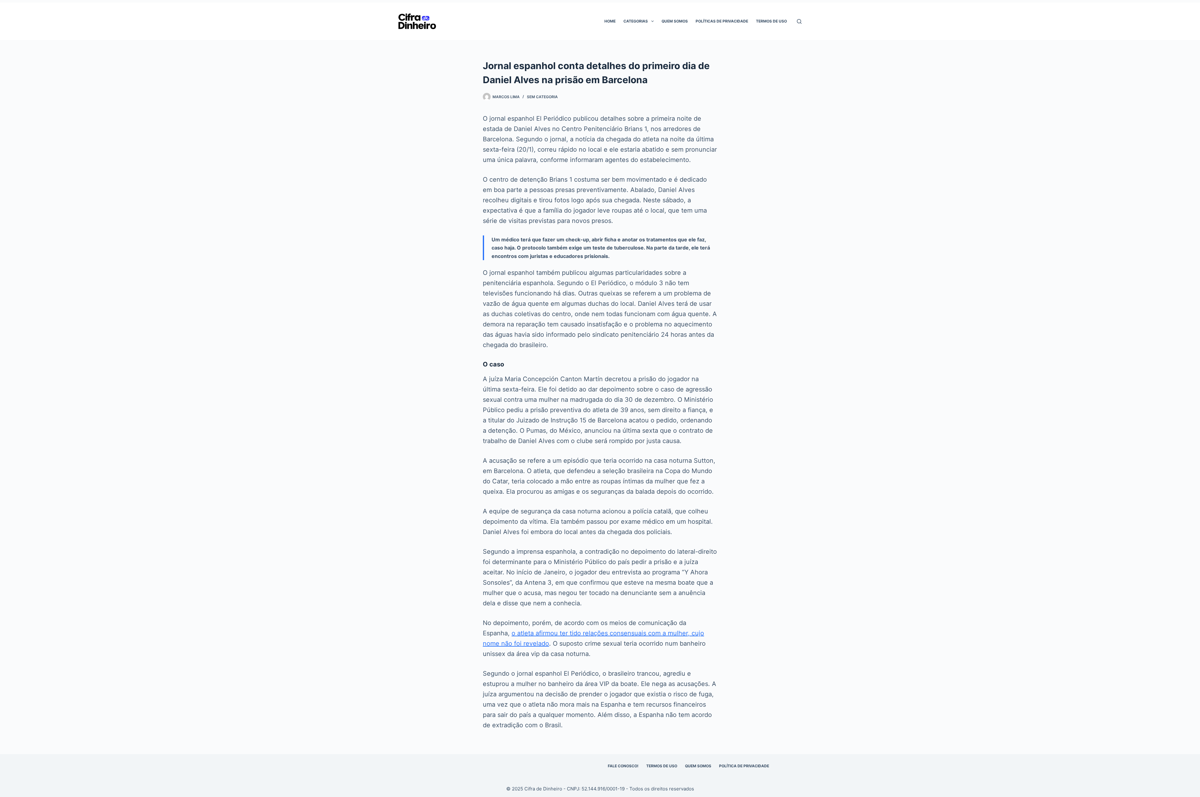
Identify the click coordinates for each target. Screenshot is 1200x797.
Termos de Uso (771, 21)
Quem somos (675, 21)
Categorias (635, 21)
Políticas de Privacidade (722, 21)
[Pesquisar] (799, 21)
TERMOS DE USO (661, 766)
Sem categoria (542, 96)
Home (610, 21)
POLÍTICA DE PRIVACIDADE (744, 766)
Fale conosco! (623, 766)
